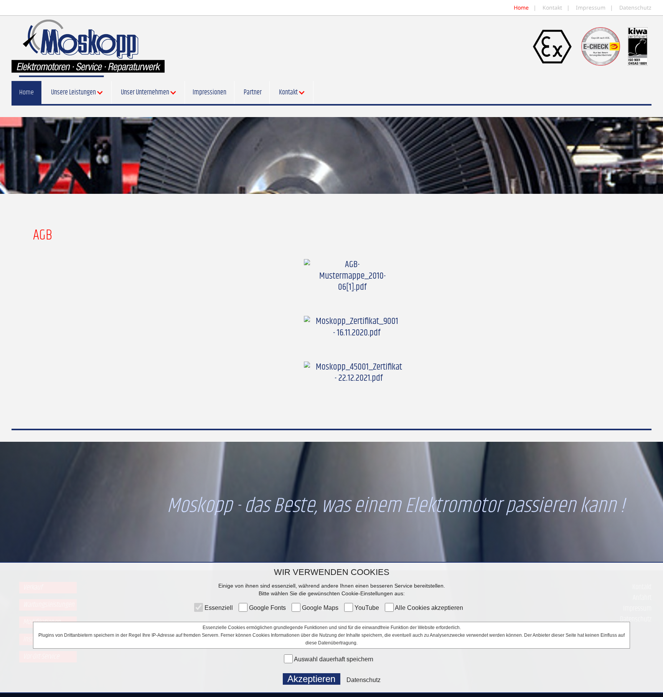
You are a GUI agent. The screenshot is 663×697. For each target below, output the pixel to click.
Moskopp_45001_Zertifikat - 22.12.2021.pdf (359, 373)
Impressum (590, 7)
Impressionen (209, 92)
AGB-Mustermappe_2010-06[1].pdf (352, 276)
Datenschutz (634, 7)
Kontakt (552, 7)
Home (522, 7)
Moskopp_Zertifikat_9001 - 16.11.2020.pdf (357, 327)
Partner (253, 92)
